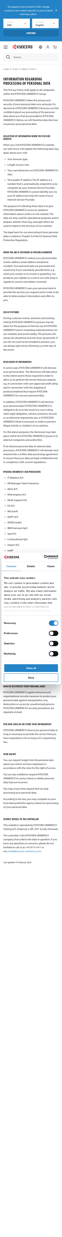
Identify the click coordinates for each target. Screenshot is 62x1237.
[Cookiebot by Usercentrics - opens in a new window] (44, 557)
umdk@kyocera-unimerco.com (24, 851)
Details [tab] (31, 566)
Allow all (31, 668)
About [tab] (50, 566)
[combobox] (16, 23)
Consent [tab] (11, 566)
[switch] (53, 633)
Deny (31, 677)
